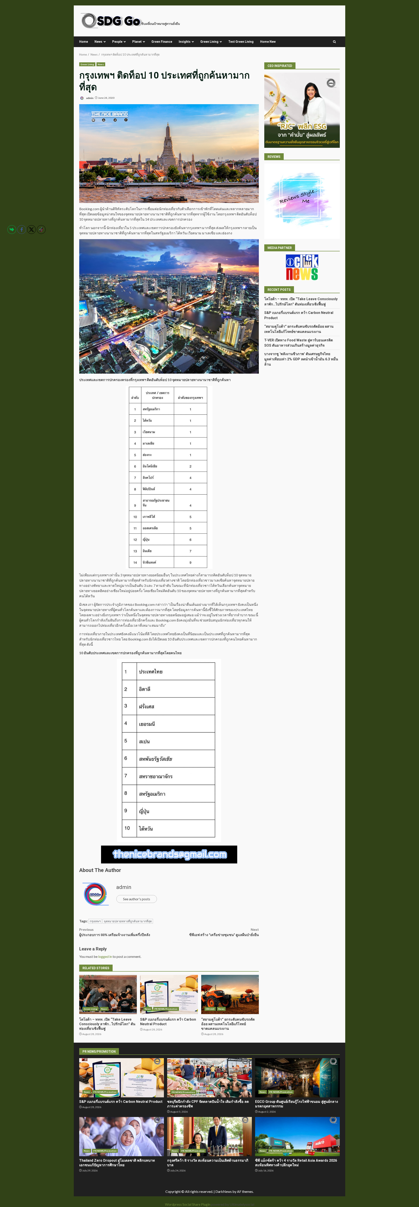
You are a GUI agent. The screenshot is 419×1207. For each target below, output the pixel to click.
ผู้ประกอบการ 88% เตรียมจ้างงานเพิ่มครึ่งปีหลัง (114, 932)
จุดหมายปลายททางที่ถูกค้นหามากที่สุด (128, 921)
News (98, 41)
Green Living (209, 41)
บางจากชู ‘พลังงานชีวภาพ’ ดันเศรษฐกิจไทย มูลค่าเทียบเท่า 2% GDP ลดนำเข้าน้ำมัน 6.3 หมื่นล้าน (301, 359)
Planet (137, 41)
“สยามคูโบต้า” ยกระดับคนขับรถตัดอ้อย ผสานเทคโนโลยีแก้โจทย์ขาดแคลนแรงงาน (230, 994)
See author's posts (136, 899)
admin (89, 97)
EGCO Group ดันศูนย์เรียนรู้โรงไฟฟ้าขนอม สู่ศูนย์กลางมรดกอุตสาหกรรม (297, 1077)
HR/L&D (210, 1009)
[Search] (334, 42)
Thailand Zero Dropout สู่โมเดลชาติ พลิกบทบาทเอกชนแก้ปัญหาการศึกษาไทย (121, 1136)
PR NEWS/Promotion (166, 1009)
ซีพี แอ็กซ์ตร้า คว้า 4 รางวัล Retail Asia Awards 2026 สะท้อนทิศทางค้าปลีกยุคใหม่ (297, 1136)
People (117, 41)
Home (83, 41)
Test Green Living (241, 41)
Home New (268, 41)
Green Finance (161, 41)
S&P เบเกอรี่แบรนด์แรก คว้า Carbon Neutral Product (169, 994)
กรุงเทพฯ (95, 921)
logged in (105, 956)
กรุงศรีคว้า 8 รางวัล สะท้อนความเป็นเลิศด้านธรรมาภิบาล (209, 1136)
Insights (185, 41)
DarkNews (223, 1191)
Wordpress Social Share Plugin (188, 1204)
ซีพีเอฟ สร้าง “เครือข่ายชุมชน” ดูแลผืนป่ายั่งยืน (224, 932)
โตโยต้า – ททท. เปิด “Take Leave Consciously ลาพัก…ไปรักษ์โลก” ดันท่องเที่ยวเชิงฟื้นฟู (108, 994)
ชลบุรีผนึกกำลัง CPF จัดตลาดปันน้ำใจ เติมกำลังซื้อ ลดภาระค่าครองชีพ (209, 1077)
